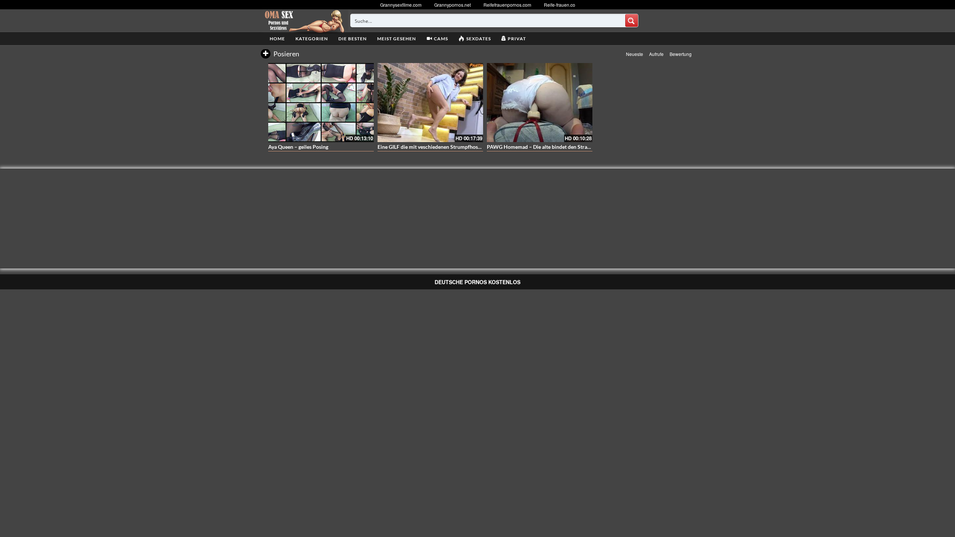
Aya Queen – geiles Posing (298, 147)
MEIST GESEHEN (396, 38)
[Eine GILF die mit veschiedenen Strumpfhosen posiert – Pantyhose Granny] (430, 102)
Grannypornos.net (452, 5)
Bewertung (681, 54)
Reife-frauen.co (559, 5)
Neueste (634, 54)
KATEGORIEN (311, 38)
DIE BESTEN (352, 38)
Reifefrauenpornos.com (507, 5)
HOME (277, 38)
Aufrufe (656, 54)
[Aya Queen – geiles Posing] (321, 102)
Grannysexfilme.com (401, 5)
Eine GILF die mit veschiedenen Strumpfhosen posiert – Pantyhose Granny (463, 147)
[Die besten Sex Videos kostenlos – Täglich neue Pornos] (303, 20)
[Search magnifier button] (631, 20)
